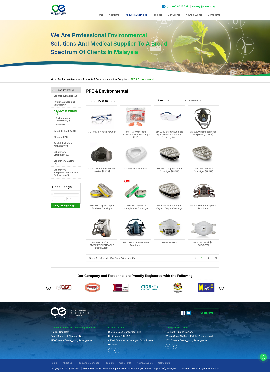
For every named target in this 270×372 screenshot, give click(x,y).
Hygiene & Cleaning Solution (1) (64, 103)
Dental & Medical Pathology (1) (62, 144)
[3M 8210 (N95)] (169, 227)
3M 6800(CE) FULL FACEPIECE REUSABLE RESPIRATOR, (102, 245)
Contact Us (214, 14)
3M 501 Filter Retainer (135, 168)
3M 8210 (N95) (169, 242)
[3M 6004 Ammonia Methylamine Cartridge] (135, 190)
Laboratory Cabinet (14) (64, 162)
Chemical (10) (60, 137)
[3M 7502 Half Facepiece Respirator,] (135, 227)
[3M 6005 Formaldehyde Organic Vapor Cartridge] (169, 190)
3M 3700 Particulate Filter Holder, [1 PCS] (102, 170)
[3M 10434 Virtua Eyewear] (101, 117)
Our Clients (174, 14)
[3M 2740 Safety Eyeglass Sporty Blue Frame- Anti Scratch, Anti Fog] (169, 117)
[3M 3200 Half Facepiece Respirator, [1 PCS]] (203, 117)
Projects (157, 14)
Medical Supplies (119, 79)
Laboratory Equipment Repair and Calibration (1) (65, 172)
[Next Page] (112, 100)
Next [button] (221, 288)
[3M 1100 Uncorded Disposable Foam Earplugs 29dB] (135, 117)
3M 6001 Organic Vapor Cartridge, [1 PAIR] (169, 170)
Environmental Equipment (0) (63, 119)
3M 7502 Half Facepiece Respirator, (135, 244)
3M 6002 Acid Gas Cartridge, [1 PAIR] (203, 170)
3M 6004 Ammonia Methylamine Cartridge (135, 207)
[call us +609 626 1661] (169, 348)
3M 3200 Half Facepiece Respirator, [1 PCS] (203, 133)
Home (100, 14)
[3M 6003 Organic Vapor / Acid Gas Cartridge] (101, 190)
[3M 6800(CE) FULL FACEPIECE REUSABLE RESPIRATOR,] (101, 227)
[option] (64, 287)
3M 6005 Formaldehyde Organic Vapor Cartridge (169, 207)
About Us (114, 14)
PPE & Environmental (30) (65, 112)
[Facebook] (183, 314)
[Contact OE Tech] (263, 357)
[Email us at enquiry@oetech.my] (116, 352)
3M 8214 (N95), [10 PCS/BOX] (203, 244)
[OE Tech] (58, 9)
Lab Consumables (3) (65, 95)
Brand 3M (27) (62, 124)
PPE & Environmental (142, 79)
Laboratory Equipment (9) (61, 153)
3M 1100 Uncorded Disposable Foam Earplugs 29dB (136, 134)
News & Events (194, 14)
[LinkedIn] (188, 314)
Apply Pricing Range (64, 205)
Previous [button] (48, 288)
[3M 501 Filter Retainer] (135, 154)
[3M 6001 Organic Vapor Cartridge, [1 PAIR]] (169, 154)
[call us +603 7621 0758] (111, 352)
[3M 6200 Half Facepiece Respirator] (203, 190)
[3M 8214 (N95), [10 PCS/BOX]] (203, 227)
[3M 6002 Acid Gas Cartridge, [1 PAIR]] (203, 154)
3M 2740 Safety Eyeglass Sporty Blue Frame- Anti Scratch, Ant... (169, 134)
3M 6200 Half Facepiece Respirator (203, 207)
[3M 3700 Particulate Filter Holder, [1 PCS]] (101, 154)
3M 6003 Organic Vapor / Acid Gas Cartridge (101, 207)
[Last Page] (115, 100)
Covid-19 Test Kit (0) (64, 131)
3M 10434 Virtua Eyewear (102, 131)
